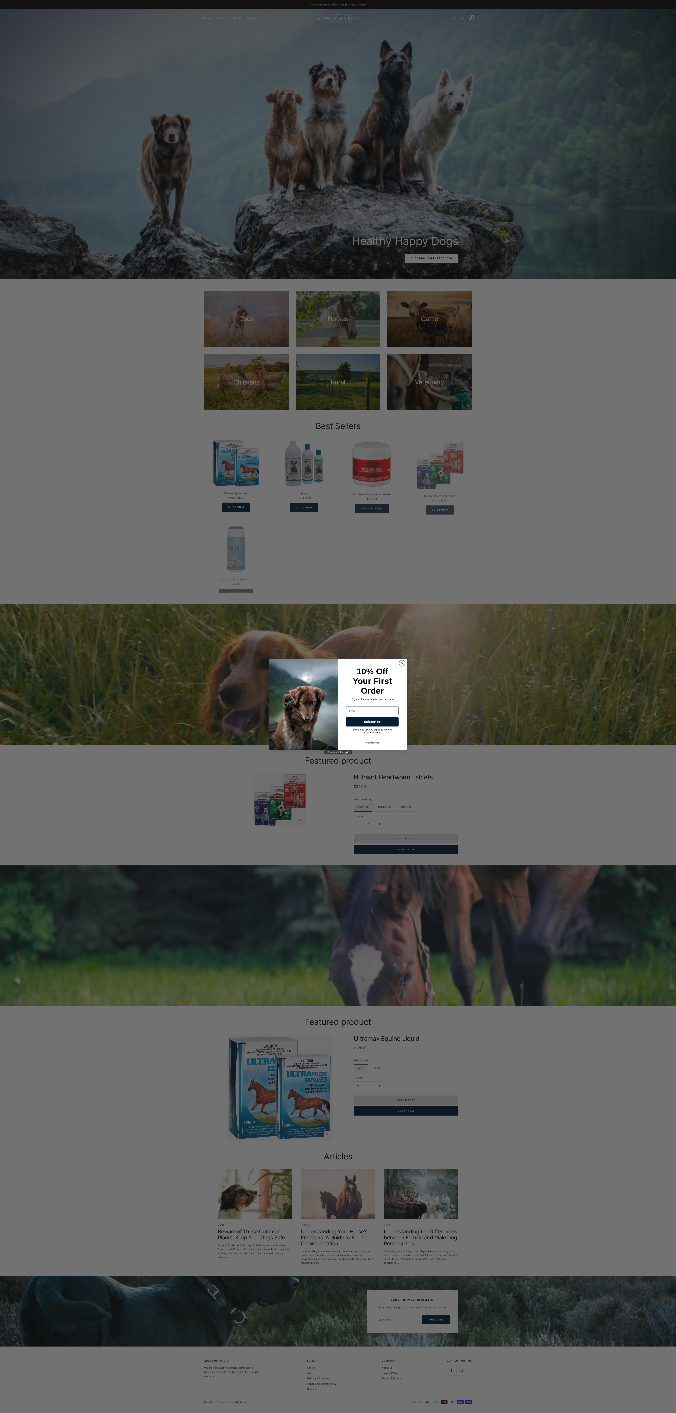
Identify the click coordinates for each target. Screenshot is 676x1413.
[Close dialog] (402, 663)
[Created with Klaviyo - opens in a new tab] (338, 752)
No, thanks (372, 742)
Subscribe (372, 721)
